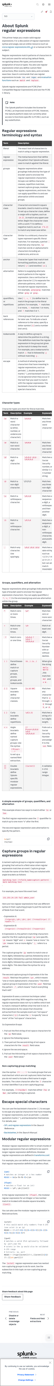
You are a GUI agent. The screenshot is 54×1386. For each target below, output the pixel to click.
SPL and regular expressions (17, 1126)
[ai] (46, 12)
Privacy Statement (25, 1375)
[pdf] (51, 12)
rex (23, 77)
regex (33, 77)
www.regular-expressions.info (16, 47)
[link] (42, 12)
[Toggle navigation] (49, 1337)
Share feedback (12, 1297)
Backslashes (10, 1133)
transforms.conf (41, 1156)
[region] (27, 1372)
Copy (50, 840)
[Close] (50, 1362)
